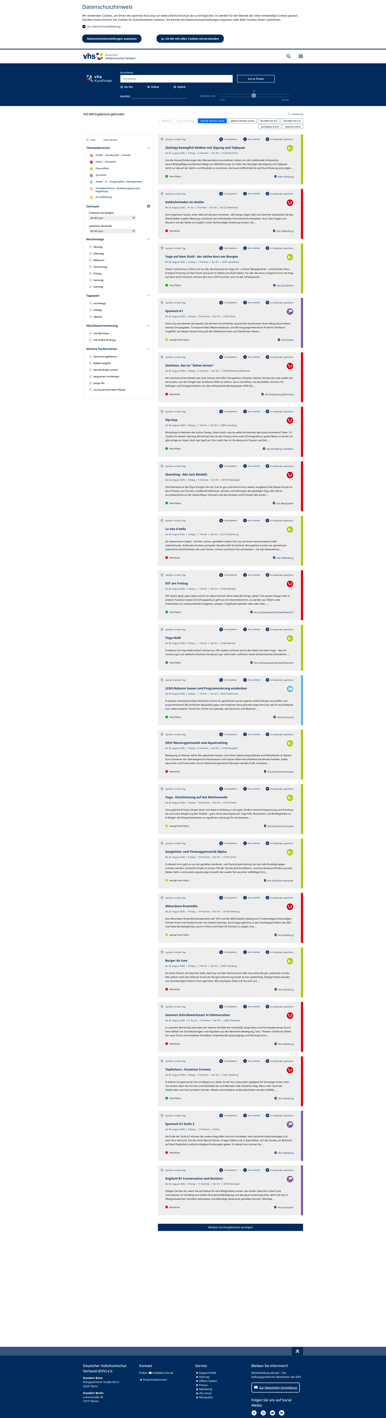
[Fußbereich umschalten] (297, 1351)
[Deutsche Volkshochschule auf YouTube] (273, 1413)
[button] (230, 114)
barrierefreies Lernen (105, 369)
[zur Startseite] (108, 56)
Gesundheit (102, 168)
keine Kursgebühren (105, 356)
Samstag (98, 280)
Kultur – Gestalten (106, 161)
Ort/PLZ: (125, 96)
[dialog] (193, 24)
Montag (98, 247)
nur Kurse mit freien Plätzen (109, 389)
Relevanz (166, 120)
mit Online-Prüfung (104, 340)
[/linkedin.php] (282, 1413)
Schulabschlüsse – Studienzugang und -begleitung (118, 190)
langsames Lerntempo (106, 376)
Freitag (97, 273)
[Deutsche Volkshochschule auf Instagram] (264, 1413)
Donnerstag (100, 266)
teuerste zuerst (293, 126)
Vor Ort (128, 87)
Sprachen (101, 175)
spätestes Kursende (100, 226)
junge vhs (98, 383)
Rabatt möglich (102, 363)
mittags (97, 310)
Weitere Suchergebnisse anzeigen (230, 1227)
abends (97, 316)
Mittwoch (98, 260)
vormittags (99, 303)
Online (155, 87)
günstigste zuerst (270, 126)
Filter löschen (110, 139)
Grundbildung (104, 197)
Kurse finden (256, 79)
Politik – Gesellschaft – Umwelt (113, 155)
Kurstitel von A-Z (268, 120)
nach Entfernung (185, 120)
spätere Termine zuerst (242, 120)
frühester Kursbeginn (101, 212)
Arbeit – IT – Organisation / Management (119, 181)
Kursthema (126, 72)
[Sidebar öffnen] (301, 56)
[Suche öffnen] (289, 56)
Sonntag (98, 286)
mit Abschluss (101, 333)
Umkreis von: (208, 96)
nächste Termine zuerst (212, 120)
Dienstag (98, 253)
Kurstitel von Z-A (292, 120)
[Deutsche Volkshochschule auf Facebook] (254, 1413)
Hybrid (181, 87)
